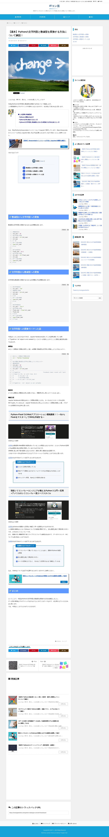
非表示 (42, 161)
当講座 (10, 445)
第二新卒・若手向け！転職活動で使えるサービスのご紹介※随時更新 (76, 1)
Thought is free (63, 832)
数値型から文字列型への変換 (34, 168)
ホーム (10, 23)
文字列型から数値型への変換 (34, 171)
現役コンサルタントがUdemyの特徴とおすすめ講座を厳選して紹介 (39, 733)
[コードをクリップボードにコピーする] (68, 230)
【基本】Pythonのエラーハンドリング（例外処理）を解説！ (36, 745)
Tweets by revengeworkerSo (81, 290)
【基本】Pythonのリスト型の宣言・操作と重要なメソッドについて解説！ (91, 159)
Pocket (22, 93)
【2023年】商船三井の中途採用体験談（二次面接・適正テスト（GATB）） (90, 184)
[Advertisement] (38, 198)
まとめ (28, 178)
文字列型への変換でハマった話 (35, 174)
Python (25, 23)
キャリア (17, 23)
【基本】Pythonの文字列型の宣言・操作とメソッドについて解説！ (91, 150)
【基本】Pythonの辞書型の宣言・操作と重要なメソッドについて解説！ (91, 166)
